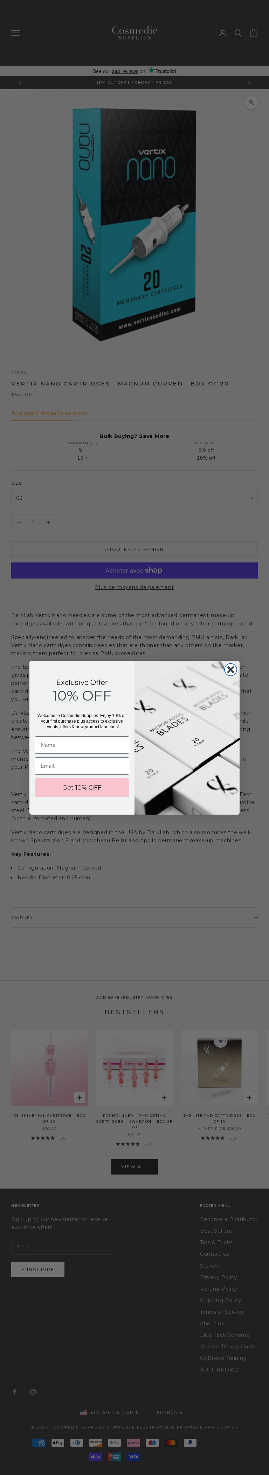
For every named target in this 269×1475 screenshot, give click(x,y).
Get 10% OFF (82, 788)
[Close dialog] (231, 670)
